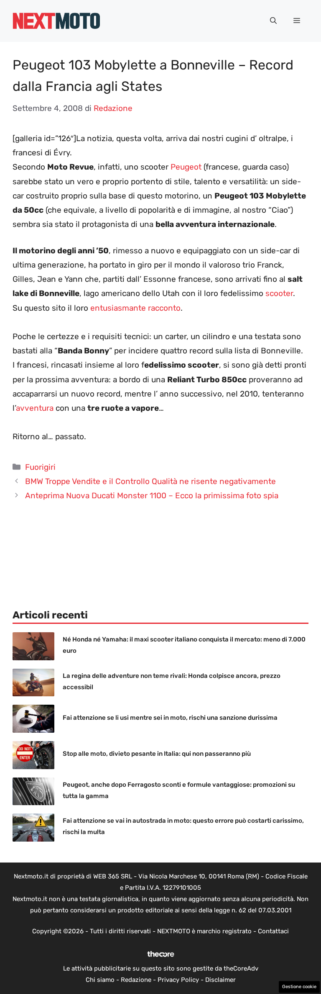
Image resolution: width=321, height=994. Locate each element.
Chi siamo (100, 980)
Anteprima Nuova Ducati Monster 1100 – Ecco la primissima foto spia (151, 495)
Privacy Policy (178, 980)
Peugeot (186, 167)
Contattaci (273, 931)
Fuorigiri (40, 467)
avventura (35, 408)
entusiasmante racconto (135, 308)
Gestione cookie (299, 986)
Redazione (136, 980)
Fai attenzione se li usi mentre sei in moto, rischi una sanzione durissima (170, 717)
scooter (279, 293)
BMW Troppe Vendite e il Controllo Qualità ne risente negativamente (150, 481)
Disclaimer (220, 980)
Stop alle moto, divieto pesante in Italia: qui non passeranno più (157, 753)
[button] (273, 20)
